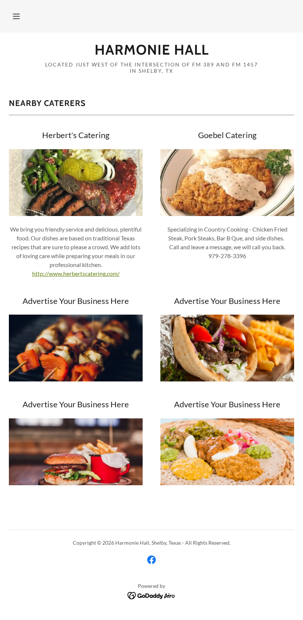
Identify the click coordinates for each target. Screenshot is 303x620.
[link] (151, 52)
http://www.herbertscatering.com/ (76, 273)
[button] (16, 16)
